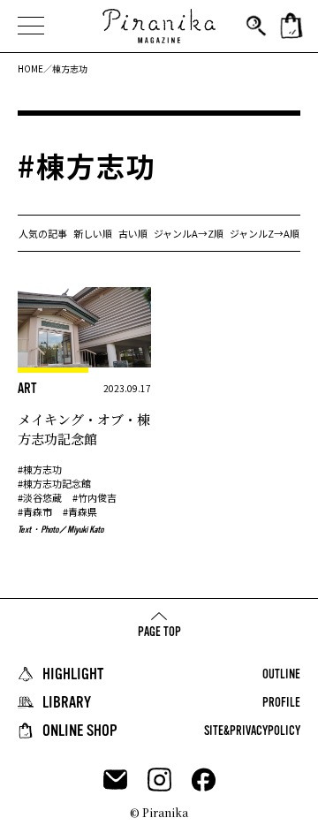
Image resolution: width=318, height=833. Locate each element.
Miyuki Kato (85, 529)
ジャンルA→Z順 (188, 233)
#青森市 (35, 511)
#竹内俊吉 (94, 497)
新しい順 (92, 233)
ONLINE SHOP (79, 730)
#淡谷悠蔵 (40, 497)
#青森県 (80, 511)
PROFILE (281, 702)
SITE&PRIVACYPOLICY (252, 730)
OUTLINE (281, 674)
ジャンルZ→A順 (264, 233)
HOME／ (35, 68)
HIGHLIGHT (72, 674)
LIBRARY (66, 702)
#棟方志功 (40, 469)
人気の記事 (43, 233)
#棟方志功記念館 (54, 483)
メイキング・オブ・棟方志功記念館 (84, 429)
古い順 (133, 233)
